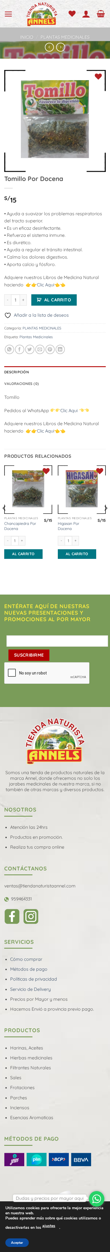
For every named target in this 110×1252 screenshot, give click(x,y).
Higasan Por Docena (68, 526)
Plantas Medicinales (36, 337)
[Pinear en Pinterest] (50, 349)
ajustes (48, 1225)
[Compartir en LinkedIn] (60, 349)
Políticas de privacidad (33, 979)
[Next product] (49, 47)
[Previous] (4, 519)
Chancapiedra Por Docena (20, 526)
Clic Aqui (45, 285)
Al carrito (57, 300)
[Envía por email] (40, 349)
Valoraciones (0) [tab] (21, 383)
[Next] (105, 519)
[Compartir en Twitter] (29, 349)
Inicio (26, 37)
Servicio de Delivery (30, 989)
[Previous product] (60, 47)
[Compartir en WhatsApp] (9, 349)
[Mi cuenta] (87, 14)
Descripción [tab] (16, 372)
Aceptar (17, 1242)
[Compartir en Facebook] (19, 349)
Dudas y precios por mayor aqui (49, 1198)
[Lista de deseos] (73, 14)
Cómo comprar (26, 959)
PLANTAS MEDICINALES (65, 37)
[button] (9, 14)
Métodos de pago (28, 969)
